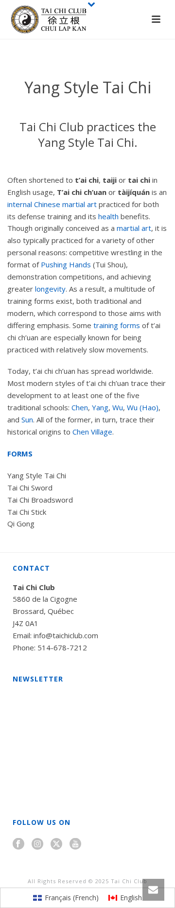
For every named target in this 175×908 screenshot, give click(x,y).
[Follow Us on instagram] (37, 844)
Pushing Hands (66, 264)
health (108, 216)
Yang (100, 407)
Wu (117, 407)
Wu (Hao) (142, 407)
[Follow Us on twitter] (56, 844)
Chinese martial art (65, 204)
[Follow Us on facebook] (18, 844)
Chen (79, 407)
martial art (134, 228)
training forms (116, 325)
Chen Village (92, 432)
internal (19, 204)
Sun (27, 419)
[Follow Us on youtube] (75, 844)
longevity (50, 289)
